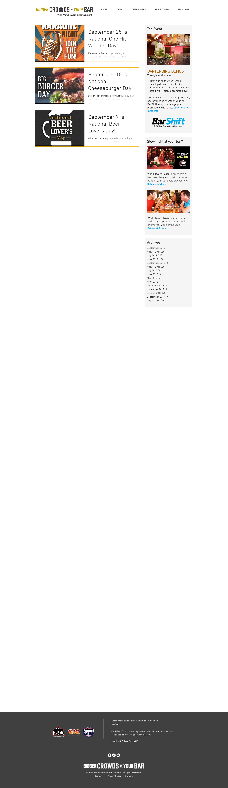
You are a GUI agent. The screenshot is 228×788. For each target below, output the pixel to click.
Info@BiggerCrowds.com (138, 734)
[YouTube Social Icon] (118, 755)
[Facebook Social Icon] (109, 755)
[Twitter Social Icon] (114, 755)
